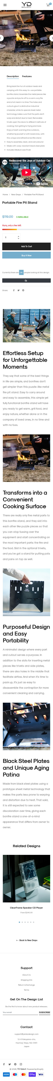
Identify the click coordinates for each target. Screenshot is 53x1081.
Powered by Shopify (35, 1069)
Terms (26, 990)
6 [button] (33, 922)
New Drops (16, 194)
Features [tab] (27, 76)
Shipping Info (26, 980)
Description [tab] (13, 76)
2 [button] (22, 922)
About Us (26, 975)
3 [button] (25, 922)
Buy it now (27, 255)
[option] (26, 889)
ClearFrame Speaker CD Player (26, 907)
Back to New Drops (28, 940)
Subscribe (44, 1012)
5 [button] (30, 922)
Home (5, 194)
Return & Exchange (26, 985)
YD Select (21, 1069)
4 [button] (28, 922)
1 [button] (19, 922)
